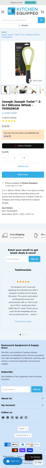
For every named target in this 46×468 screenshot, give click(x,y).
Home (3, 32)
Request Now (30, 2)
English (22, 428)
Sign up (34, 259)
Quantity (5, 152)
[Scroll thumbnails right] (42, 90)
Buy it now (23, 174)
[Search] (41, 20)
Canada (22, 435)
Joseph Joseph (11, 113)
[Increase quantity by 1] (24, 157)
